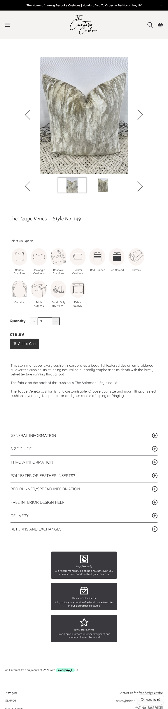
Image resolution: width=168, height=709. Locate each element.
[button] (7, 25)
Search (10, 700)
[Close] (161, 5)
